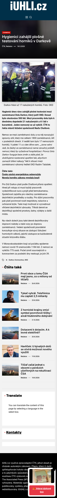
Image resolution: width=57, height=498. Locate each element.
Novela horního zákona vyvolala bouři (20, 177)
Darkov (11, 260)
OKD (26, 260)
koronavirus (19, 260)
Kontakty (14, 432)
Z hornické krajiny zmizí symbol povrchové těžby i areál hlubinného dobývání (36, 312)
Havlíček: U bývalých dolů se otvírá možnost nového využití (36, 349)
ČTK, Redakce (7, 46)
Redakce (24, 283)
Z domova (6, 32)
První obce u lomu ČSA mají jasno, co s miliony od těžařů (36, 276)
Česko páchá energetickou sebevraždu (21, 174)
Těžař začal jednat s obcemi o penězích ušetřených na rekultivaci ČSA (36, 369)
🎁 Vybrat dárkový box (42, 490)
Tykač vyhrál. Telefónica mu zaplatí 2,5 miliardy (35, 295)
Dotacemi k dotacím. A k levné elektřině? (35, 331)
